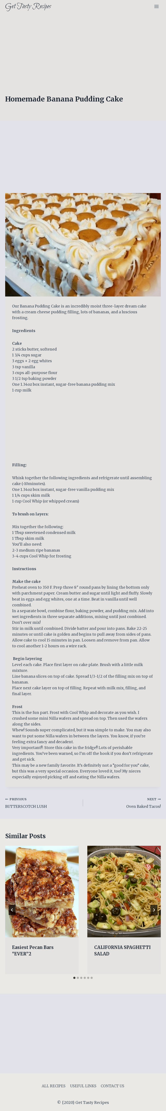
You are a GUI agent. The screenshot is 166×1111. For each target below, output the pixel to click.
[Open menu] (156, 6)
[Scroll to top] (155, 1104)
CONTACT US (112, 1086)
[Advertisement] (83, 45)
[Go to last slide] (12, 910)
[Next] (153, 910)
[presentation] (42, 891)
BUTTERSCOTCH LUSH (26, 803)
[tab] (74, 978)
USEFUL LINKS (83, 1086)
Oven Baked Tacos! (143, 803)
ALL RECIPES (53, 1086)
